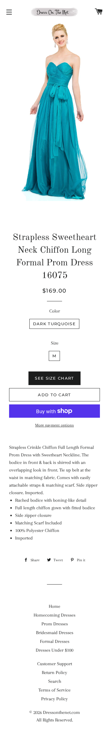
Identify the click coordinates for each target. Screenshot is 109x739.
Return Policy (54, 672)
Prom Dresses (54, 624)
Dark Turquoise (54, 323)
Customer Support (54, 663)
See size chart (54, 378)
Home (54, 606)
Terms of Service (54, 690)
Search (54, 681)
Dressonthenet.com (61, 712)
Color (54, 311)
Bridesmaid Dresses (54, 632)
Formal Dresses (54, 641)
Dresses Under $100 (54, 650)
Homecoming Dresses (54, 615)
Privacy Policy (54, 699)
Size (54, 343)
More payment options (54, 425)
